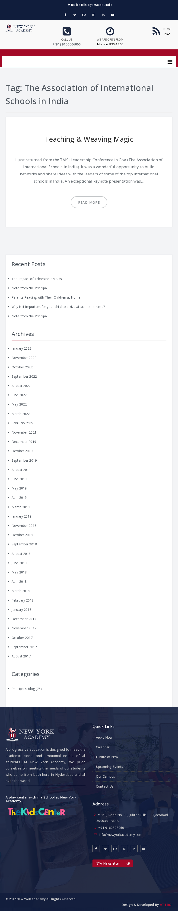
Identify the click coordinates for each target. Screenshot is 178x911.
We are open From (110, 40)
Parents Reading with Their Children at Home (46, 297)
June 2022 (19, 395)
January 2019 (22, 516)
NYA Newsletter (111, 863)
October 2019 (22, 451)
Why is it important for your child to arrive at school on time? (58, 306)
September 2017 (24, 647)
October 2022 (22, 367)
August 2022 (21, 385)
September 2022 (24, 376)
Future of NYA (107, 757)
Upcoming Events (109, 766)
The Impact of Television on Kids (37, 279)
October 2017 (22, 637)
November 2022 (24, 357)
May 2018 (19, 572)
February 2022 (23, 423)
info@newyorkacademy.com (120, 834)
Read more (89, 202)
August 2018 (21, 553)
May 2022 (19, 404)
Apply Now (104, 737)
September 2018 (24, 544)
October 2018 (22, 535)
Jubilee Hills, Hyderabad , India (91, 5)
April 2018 (19, 581)
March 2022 (21, 414)
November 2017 (24, 628)
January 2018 (22, 609)
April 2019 (19, 497)
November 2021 (24, 432)
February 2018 (23, 600)
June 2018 (19, 563)
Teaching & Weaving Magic (89, 139)
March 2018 (21, 591)
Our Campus (105, 776)
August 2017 (21, 656)
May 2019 (19, 488)
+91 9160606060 (111, 827)
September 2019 (24, 460)
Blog (167, 29)
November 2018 (24, 525)
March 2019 (21, 507)
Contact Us (104, 786)
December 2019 (24, 441)
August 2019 (21, 469)
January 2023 (22, 348)
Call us (66, 40)
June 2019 (19, 479)
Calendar (102, 747)
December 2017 (24, 619)
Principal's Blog (23, 688)
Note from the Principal (30, 288)
